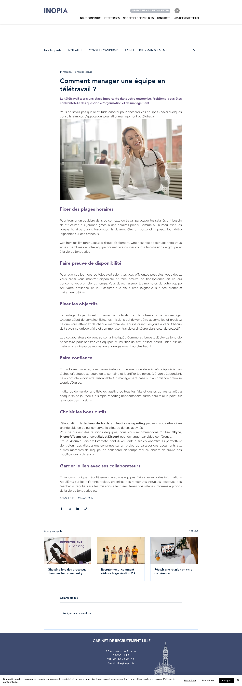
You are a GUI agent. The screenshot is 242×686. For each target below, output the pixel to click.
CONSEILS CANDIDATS (104, 50)
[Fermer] (238, 680)
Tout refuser (208, 680)
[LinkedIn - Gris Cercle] (177, 10)
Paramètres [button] (190, 680)
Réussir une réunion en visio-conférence (173, 571)
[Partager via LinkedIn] (77, 508)
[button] (193, 50)
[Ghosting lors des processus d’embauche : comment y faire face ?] (67, 550)
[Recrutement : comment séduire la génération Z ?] (121, 550)
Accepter (226, 680)
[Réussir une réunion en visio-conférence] (174, 550)
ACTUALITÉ (75, 50)
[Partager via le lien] (85, 508)
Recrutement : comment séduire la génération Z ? (118, 571)
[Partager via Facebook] (61, 508)
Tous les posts (52, 50)
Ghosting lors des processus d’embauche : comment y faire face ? (67, 571)
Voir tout (193, 530)
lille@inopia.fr (125, 663)
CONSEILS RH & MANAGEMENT (146, 50)
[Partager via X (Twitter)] (69, 508)
